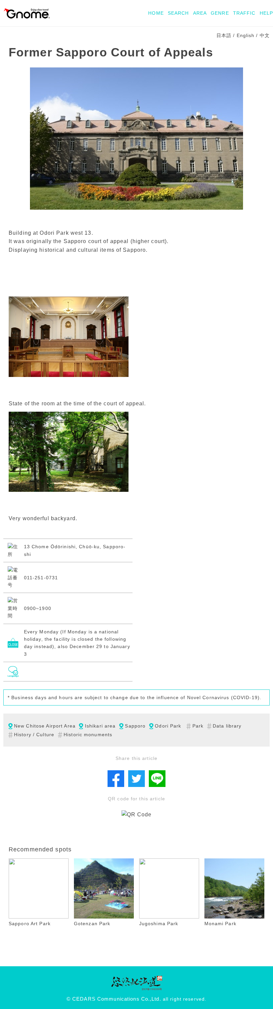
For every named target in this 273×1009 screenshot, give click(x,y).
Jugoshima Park (158, 923)
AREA (200, 13)
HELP (266, 13)
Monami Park (220, 923)
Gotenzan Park (92, 923)
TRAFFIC (244, 13)
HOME (155, 13)
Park (197, 726)
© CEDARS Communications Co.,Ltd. (114, 999)
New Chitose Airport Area (45, 726)
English (246, 35)
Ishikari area (100, 726)
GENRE (220, 13)
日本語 (223, 35)
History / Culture (34, 734)
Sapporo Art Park (30, 923)
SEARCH (178, 13)
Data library (227, 726)
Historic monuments (88, 734)
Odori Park (168, 726)
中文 (265, 35)
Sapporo (135, 726)
